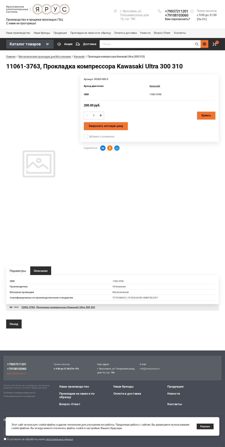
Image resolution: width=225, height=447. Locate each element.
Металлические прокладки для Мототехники (45, 56)
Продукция (60, 32)
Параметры (18, 270)
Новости (145, 32)
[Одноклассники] (109, 148)
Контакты (180, 32)
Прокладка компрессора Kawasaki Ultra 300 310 (65, 307)
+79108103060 (176, 15)
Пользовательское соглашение (19, 396)
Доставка (89, 44)
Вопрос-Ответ (162, 32)
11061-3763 (28, 307)
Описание (41, 270)
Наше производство (18, 32)
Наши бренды (42, 32)
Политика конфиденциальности (19, 393)
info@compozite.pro (150, 368)
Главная (10, 56)
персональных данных (59, 439)
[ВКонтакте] (102, 148)
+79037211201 (176, 11)
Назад (14, 324)
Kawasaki (79, 56)
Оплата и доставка (125, 32)
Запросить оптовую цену (106, 126)
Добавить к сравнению (101, 136)
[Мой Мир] (117, 148)
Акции (68, 44)
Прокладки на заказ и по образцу (90, 32)
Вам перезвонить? (177, 19)
